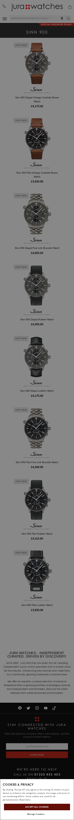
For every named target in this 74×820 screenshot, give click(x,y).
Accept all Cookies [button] (37, 806)
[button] (37, 814)
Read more (24, 799)
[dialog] (37, 799)
